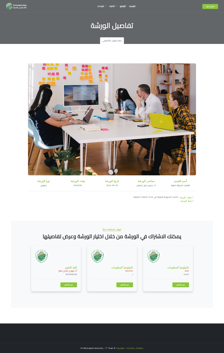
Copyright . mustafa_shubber (129, 348)
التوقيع (123, 6)
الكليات (112, 6)
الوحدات (100, 6)
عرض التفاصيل (55, 284)
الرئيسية (132, 6)
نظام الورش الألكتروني (112, 41)
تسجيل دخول (210, 6)
